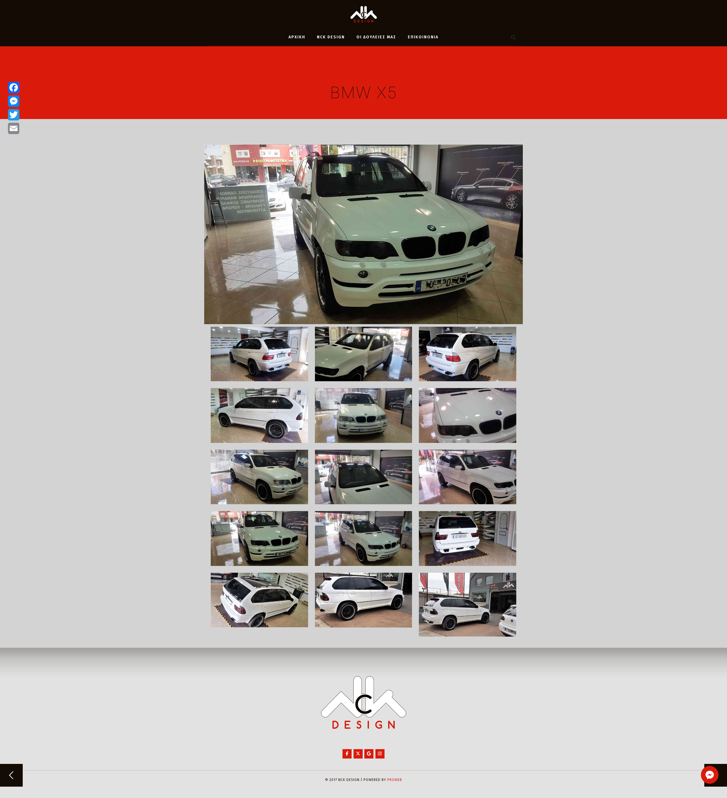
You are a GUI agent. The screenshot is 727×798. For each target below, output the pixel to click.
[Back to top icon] (700, 786)
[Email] (13, 128)
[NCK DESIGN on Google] (368, 754)
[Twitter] (13, 115)
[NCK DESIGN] (363, 14)
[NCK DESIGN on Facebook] (347, 754)
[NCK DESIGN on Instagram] (380, 754)
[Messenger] (13, 101)
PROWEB (394, 780)
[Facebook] (13, 87)
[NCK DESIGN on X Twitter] (358, 754)
